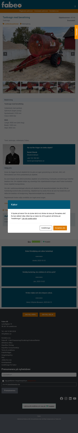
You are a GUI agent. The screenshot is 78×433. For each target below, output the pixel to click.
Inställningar (45, 228)
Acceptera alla (60, 228)
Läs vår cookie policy (29, 219)
